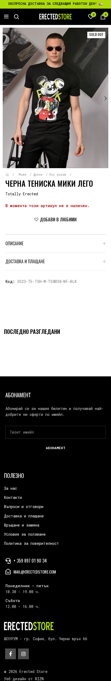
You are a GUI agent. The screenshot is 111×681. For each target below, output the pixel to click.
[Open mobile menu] (6, 16)
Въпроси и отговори (23, 506)
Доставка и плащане (24, 515)
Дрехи (38, 174)
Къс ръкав (58, 174)
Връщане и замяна (21, 525)
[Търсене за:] (16, 16)
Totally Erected (21, 193)
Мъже (23, 174)
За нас (10, 488)
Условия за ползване (25, 534)
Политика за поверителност (31, 543)
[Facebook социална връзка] (10, 653)
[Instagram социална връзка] (23, 653)
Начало (11, 172)
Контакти (13, 497)
